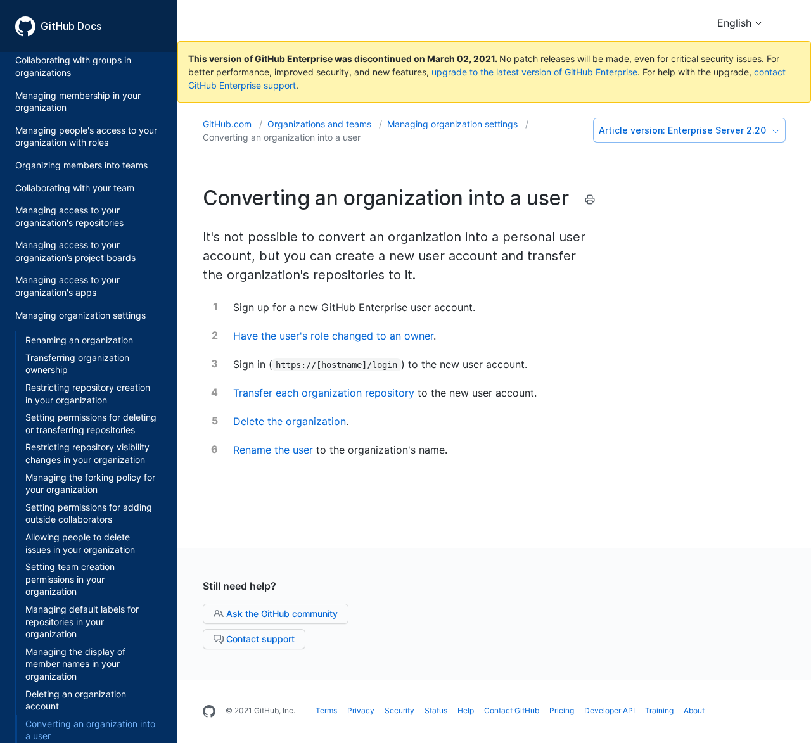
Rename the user (273, 449)
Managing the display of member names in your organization (75, 664)
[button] (740, 22)
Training (659, 710)
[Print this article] (590, 201)
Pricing (561, 710)
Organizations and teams (320, 123)
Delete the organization (289, 421)
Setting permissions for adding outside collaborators (88, 513)
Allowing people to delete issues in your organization (80, 543)
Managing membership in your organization (78, 101)
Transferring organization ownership (77, 364)
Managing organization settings (80, 315)
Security (399, 710)
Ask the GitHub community (281, 613)
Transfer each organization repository (323, 392)
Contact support (259, 638)
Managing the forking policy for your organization (90, 483)
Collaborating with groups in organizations (73, 67)
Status (436, 710)
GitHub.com (228, 123)
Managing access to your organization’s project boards (75, 252)
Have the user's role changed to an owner (333, 335)
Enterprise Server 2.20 (684, 130)
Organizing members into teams (81, 165)
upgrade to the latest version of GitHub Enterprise (534, 72)
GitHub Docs (71, 26)
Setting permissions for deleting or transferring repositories (90, 424)
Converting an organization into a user (282, 137)
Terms (326, 710)
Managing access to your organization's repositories (69, 217)
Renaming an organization (79, 340)
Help (465, 710)
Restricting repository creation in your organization (87, 393)
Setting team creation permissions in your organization (70, 579)
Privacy (360, 710)
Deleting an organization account (75, 700)
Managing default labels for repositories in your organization (82, 621)
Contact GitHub (511, 710)
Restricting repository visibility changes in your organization (87, 454)
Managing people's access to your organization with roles (86, 136)
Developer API (609, 710)
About (694, 710)
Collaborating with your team (74, 187)
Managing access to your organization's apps (67, 286)
